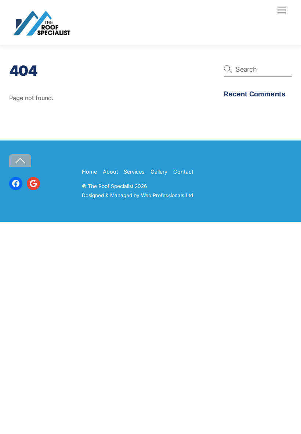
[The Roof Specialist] (40, 35)
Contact (183, 171)
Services (134, 171)
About (110, 171)
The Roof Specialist (110, 186)
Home (89, 171)
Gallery (158, 171)
